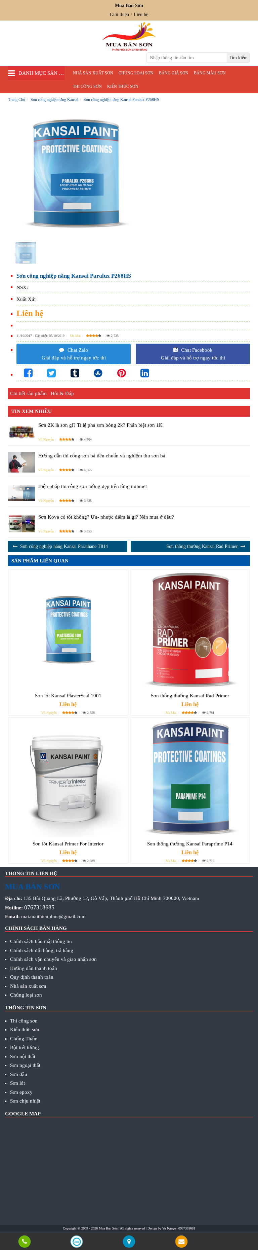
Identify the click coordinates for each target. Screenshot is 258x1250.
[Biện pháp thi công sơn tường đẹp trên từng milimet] (21, 493)
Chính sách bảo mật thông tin (41, 941)
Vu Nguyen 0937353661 (178, 1228)
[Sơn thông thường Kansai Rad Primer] (190, 630)
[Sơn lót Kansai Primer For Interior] (68, 777)
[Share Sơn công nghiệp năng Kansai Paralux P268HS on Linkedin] (144, 373)
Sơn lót (17, 1083)
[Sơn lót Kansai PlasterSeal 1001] (68, 630)
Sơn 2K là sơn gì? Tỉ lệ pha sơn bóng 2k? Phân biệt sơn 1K (100, 425)
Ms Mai (75, 336)
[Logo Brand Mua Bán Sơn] (129, 36)
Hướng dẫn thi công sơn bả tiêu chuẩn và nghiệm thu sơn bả (101, 455)
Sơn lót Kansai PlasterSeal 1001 (68, 695)
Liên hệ (141, 14)
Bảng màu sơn (210, 73)
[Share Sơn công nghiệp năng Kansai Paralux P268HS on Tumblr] (75, 373)
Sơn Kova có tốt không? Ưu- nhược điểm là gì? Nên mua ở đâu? (106, 517)
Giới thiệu (119, 14)
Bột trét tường (24, 1047)
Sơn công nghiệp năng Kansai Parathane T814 (64, 546)
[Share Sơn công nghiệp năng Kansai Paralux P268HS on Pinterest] (121, 373)
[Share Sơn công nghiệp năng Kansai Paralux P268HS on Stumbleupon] (98, 373)
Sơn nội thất (22, 1056)
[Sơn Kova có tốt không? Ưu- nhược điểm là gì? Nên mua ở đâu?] (21, 523)
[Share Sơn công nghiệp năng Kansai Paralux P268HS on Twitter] (51, 373)
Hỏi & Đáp (62, 393)
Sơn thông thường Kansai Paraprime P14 (189, 843)
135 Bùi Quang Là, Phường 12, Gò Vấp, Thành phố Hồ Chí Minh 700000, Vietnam (111, 898)
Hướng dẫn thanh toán (33, 968)
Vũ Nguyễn (46, 439)
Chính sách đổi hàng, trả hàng (41, 950)
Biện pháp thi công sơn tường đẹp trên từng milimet (92, 486)
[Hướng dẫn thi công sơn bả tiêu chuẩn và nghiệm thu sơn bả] (21, 462)
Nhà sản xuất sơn (93, 73)
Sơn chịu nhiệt (25, 1101)
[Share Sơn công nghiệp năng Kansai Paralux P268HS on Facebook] (28, 373)
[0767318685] (24, 1242)
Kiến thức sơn (122, 86)
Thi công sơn (87, 86)
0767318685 (39, 907)
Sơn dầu (18, 1074)
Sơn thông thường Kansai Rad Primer (202, 546)
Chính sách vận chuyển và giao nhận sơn (53, 959)
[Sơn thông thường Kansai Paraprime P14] (190, 777)
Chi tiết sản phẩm (28, 393)
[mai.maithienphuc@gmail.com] (181, 1242)
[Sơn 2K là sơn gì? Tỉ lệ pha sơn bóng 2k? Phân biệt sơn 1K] (21, 432)
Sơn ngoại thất (25, 1065)
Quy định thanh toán (31, 977)
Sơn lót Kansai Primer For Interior (68, 843)
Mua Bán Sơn (108, 1228)
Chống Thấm (24, 1038)
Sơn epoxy (21, 1092)
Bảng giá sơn (173, 73)
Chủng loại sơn (136, 73)
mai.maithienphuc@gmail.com (53, 916)
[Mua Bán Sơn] (129, 1242)
